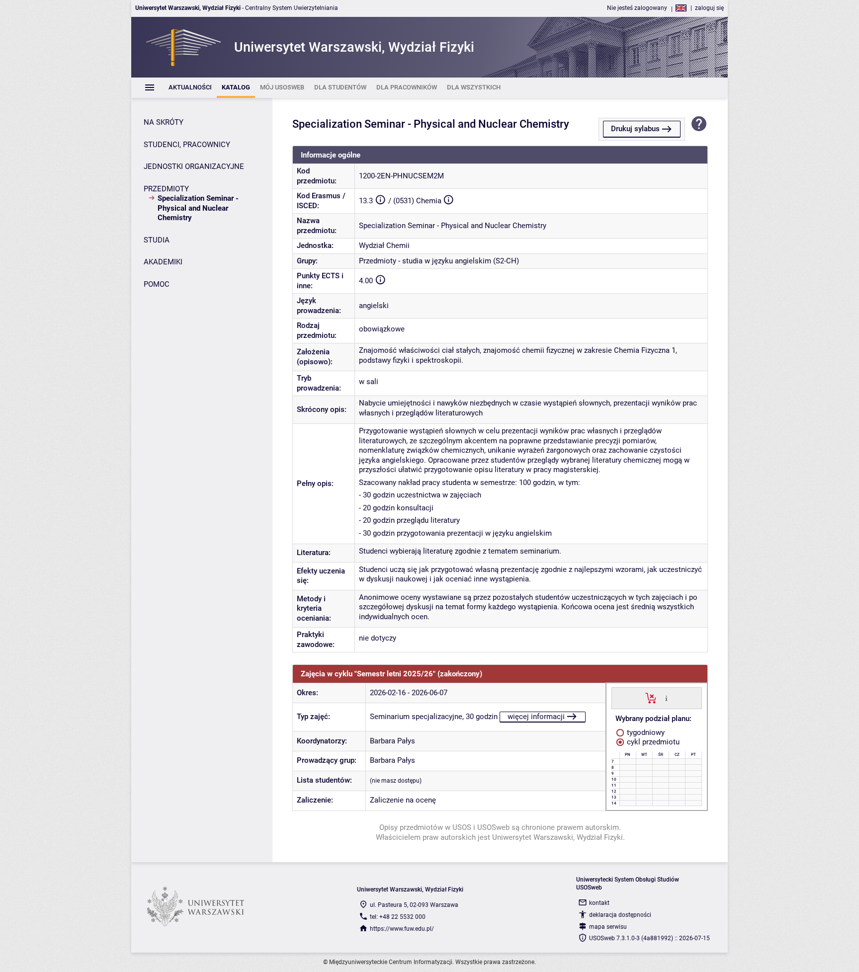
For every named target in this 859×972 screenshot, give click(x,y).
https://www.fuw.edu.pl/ (402, 928)
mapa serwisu (608, 926)
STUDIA (157, 240)
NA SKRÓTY (163, 122)
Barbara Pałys (392, 740)
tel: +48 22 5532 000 (398, 916)
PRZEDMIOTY (166, 188)
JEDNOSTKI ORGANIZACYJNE (194, 166)
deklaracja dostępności (620, 914)
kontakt (599, 902)
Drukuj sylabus (635, 128)
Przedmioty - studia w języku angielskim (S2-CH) (439, 260)
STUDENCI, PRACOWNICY (187, 144)
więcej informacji (536, 716)
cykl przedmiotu (652, 741)
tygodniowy (645, 732)
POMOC (157, 284)
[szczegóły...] (666, 697)
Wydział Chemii (384, 245)
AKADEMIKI (163, 261)
